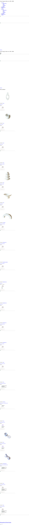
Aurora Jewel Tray (2, 506)
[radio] (3, 108)
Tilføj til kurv (2, 149)
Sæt (5, 463)
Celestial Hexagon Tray (3, 383)
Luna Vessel (1, 124)
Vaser (3, 11)
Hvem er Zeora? (3, 7)
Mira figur (1, 104)
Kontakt (2, 8)
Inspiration (3, 13)
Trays (3, 123)
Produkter (3, 9)
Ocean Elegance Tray (2, 484)
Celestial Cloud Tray (2, 243)
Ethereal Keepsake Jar (3, 443)
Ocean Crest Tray (2, 343)
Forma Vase (1, 144)
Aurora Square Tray (2, 422)
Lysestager (4, 5)
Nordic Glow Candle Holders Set (4, 464)
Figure (4, 6)
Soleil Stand (1, 203)
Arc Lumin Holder (2, 263)
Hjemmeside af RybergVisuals (5, 522)
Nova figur (1, 304)
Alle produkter (4, 3)
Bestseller (4, 242)
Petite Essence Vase (2, 363)
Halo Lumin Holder (2, 223)
